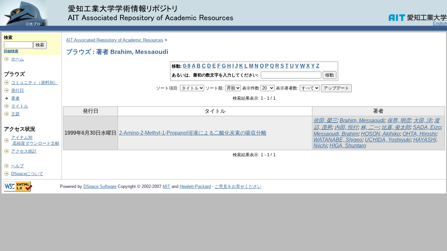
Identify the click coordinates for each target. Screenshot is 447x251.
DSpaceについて (27, 173)
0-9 (186, 66)
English (440, 23)
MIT (166, 186)
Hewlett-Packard (195, 186)
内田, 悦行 (346, 127)
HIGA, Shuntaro (348, 145)
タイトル (19, 106)
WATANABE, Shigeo (337, 139)
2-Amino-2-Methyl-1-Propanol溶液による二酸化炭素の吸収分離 (192, 133)
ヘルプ (17, 165)
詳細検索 (11, 51)
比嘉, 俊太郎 (396, 127)
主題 (15, 113)
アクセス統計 (24, 151)
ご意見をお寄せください (238, 186)
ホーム (17, 59)
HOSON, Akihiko (380, 134)
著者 (15, 98)
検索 (8, 37)
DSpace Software (99, 186)
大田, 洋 (422, 120)
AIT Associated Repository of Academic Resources (114, 40)
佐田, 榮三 (325, 120)
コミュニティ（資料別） (34, 82)
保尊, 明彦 (399, 120)
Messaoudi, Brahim (335, 134)
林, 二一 (370, 127)
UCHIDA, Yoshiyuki (388, 139)
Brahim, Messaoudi (362, 120)
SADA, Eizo (427, 127)
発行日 (17, 90)
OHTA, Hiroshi (419, 134)
